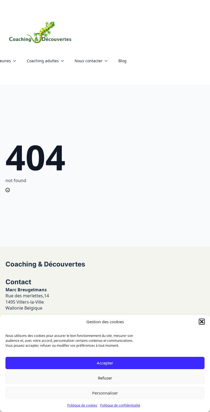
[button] (202, 321)
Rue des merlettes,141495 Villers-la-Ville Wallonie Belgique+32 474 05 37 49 (27, 308)
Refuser (105, 378)
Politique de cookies (82, 405)
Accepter (105, 363)
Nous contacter (89, 60)
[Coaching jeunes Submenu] (16, 61)
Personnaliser (105, 393)
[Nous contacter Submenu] (108, 61)
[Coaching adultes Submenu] (64, 61)
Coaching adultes (43, 60)
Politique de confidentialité (120, 405)
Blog (122, 60)
